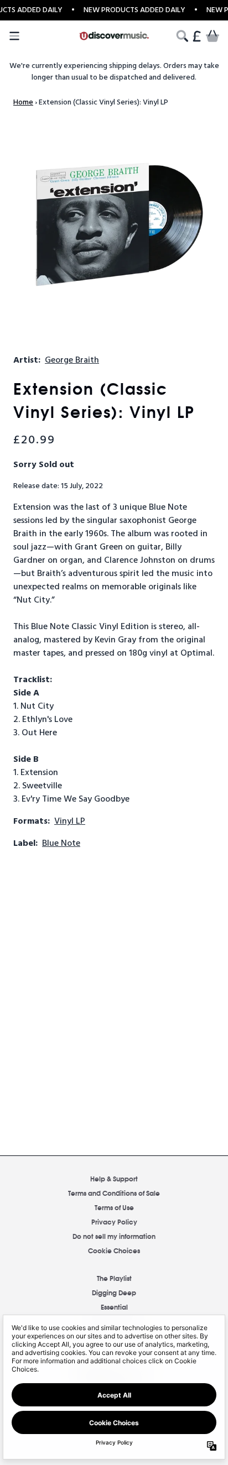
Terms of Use (114, 1207)
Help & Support (114, 1178)
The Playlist (114, 1278)
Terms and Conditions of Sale (114, 1192)
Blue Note (61, 843)
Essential (114, 1306)
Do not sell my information (114, 1236)
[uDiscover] (114, 36)
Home (23, 102)
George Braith (72, 360)
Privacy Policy (114, 1221)
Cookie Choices (114, 1250)
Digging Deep (114, 1292)
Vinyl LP (69, 821)
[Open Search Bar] (181, 36)
